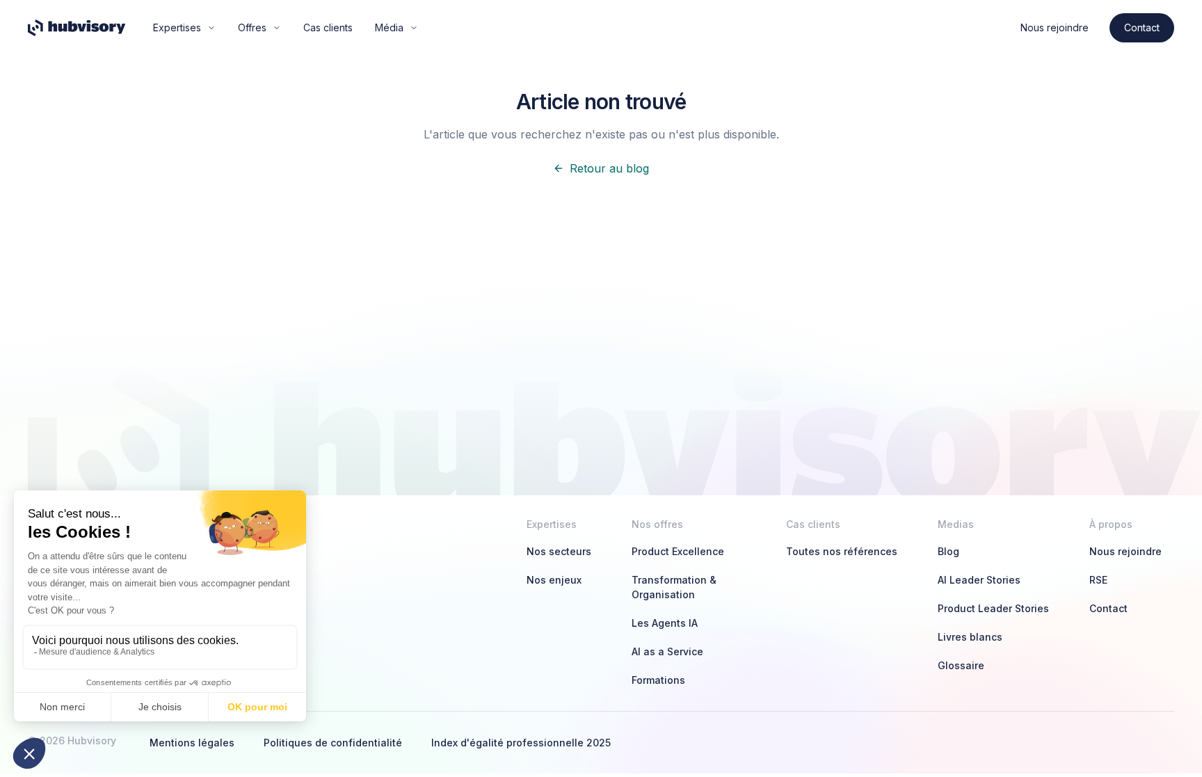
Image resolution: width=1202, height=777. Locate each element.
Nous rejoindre (1054, 27)
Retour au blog (609, 168)
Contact (1142, 27)
